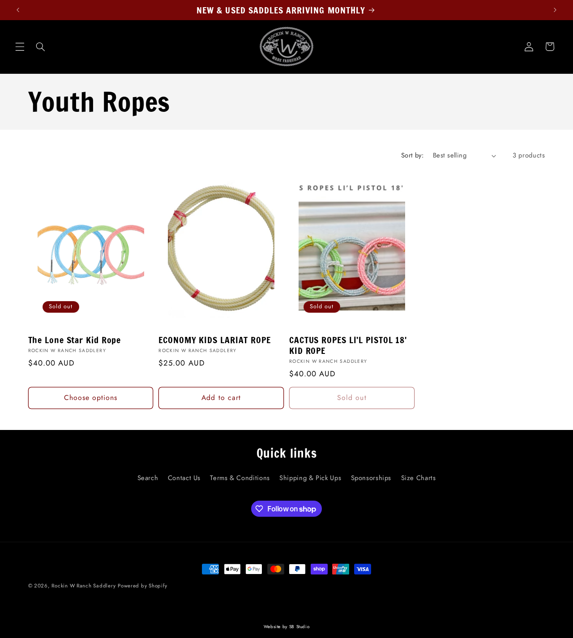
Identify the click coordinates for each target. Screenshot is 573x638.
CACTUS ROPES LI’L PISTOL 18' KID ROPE (348, 345)
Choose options (91, 397)
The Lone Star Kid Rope (74, 340)
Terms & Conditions (239, 478)
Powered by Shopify (142, 585)
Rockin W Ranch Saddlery (83, 585)
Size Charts (418, 478)
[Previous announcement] (18, 10)
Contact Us (184, 478)
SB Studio (299, 626)
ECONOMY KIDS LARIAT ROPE (214, 340)
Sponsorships (371, 478)
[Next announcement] (555, 10)
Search (147, 478)
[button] (19, 46)
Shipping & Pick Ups (310, 478)
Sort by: (412, 155)
